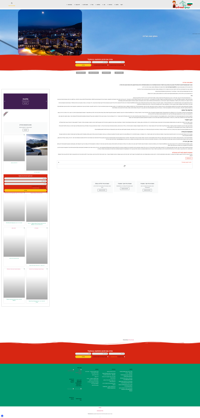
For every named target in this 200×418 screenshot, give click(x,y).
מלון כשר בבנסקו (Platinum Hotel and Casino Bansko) (14, 300)
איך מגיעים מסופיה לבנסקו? (71, 380)
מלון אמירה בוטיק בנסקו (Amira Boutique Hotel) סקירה (126, 378)
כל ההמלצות (188, 158)
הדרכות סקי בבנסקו (14, 162)
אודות (100, 407)
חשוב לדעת (85, 4)
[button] (12, 3)
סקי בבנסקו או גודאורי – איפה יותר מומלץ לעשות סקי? (91, 372)
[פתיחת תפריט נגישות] (2, 416)
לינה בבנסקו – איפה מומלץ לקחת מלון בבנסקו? (37, 265)
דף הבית (199, 33)
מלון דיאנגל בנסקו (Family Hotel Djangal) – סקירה (126, 372)
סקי (104, 4)
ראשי (121, 4)
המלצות (98, 4)
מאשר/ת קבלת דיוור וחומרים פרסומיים (117, 65)
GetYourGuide (131, 340)
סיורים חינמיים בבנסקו (111, 371)
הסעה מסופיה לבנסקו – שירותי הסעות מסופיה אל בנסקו (92, 379)
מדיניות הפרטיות (97, 65)
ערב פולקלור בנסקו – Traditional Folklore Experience (109, 387)
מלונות (117, 4)
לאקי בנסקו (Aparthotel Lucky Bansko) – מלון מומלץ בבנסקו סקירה (78, 382)
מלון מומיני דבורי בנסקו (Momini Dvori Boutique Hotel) (37, 302)
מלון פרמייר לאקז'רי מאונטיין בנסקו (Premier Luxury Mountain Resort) (125, 389)
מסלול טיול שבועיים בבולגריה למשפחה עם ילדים (93, 382)
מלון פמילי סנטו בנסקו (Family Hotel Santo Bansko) (126, 375)
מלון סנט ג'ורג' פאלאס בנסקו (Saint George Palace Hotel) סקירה (125, 382)
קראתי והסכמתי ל (100, 65)
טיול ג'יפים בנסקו (95, 375)
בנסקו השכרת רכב (37, 172)
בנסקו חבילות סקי (95, 385)
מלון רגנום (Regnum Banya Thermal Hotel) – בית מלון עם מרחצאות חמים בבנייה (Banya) (37, 224)
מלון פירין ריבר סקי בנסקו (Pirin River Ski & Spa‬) (14, 222)
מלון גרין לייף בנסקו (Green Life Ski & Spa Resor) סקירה (125, 385)
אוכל (92, 4)
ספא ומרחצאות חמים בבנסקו (14, 258)
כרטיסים (110, 4)
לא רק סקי (78, 4)
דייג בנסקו (96, 376)
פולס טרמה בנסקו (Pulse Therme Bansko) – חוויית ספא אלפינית (108, 374)
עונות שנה (70, 4)
